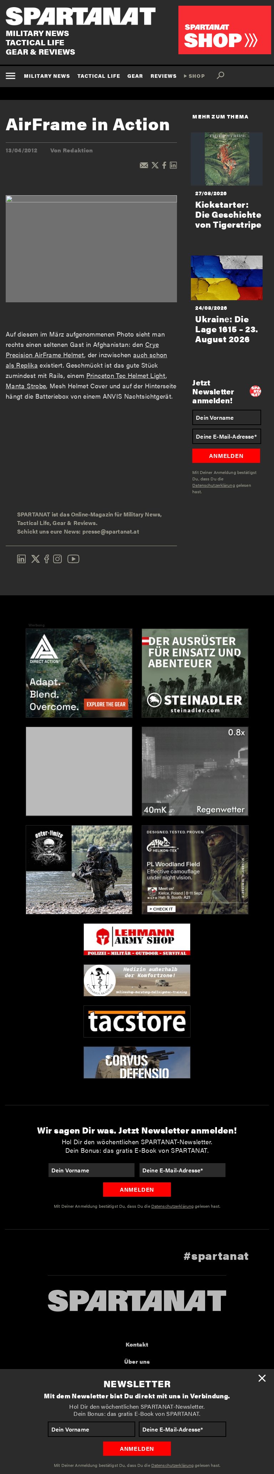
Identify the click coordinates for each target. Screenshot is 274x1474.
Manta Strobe (26, 385)
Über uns (137, 1361)
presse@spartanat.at (110, 531)
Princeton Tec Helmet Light (126, 375)
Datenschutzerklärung (172, 1465)
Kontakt (137, 1344)
